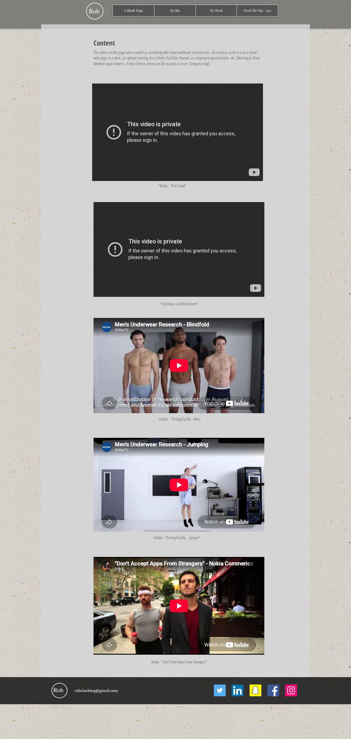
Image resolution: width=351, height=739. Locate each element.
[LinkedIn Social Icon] (238, 690)
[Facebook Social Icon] (273, 690)
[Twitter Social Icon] (220, 690)
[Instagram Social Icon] (291, 690)
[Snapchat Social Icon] (255, 690)
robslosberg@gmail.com (96, 691)
